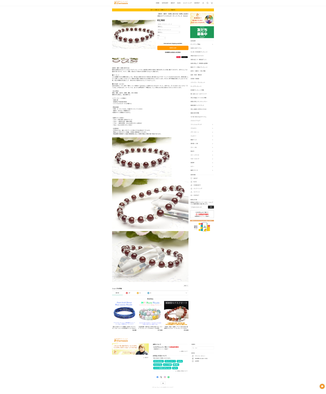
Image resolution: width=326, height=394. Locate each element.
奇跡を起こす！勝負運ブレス (198, 59)
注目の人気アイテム (196, 48)
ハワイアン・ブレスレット (198, 82)
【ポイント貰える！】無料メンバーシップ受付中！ (163, 10)
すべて (117, 293)
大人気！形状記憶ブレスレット (199, 52)
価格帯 (192, 162)
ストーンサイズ (195, 155)
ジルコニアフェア (195, 120)
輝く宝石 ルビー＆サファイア (199, 94)
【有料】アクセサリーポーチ (164, 24)
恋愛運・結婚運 (195, 78)
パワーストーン (195, 132)
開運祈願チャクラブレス (197, 105)
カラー (192, 166)
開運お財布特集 (195, 113)
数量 (158, 35)
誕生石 (192, 151)
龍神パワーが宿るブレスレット (199, 67)
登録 (211, 207)
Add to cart (173, 48)
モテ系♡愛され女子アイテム (198, 117)
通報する (186, 285)
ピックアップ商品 (195, 44)
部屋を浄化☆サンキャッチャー (199, 101)
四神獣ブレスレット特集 (197, 90)
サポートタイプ (195, 159)
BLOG (178, 3)
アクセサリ (194, 128)
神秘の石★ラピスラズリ (197, 55)
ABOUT (173, 3)
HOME (157, 3)
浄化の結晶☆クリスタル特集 (198, 97)
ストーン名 (194, 147)
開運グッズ (194, 139)
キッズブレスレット (196, 86)
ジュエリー (194, 136)
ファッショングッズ (196, 124)
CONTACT (197, 3)
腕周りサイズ (194, 170)
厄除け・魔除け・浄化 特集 (198, 71)
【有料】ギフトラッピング (164, 29)
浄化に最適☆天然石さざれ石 (198, 109)
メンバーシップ (187, 3)
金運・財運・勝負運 (196, 75)
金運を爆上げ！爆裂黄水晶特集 (199, 63)
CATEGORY (165, 3)
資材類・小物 (194, 143)
